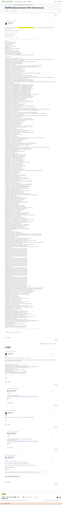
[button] (51, 23)
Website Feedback (24, 500)
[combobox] (33, 11)
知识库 (19, 1)
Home (6, 4)
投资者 (11, 497)
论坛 (16, 1)
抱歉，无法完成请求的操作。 (6, 503)
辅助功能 (20, 500)
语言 (55, 1)
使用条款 (5, 500)
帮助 (57, 1)
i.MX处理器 (14, 4)
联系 (18, 497)
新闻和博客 (14, 497)
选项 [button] (55, 15)
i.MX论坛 (9, 4)
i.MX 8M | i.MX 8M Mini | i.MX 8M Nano (15, 332)
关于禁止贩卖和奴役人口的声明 (14, 500)
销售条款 (8, 500)
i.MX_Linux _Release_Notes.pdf (11, 476)
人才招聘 (7, 497)
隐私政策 (2, 500)
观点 (22, 1)
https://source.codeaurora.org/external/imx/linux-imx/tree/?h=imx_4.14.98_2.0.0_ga (23, 396)
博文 (24, 1)
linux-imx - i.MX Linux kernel (9, 467)
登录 (60, 1)
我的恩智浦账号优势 (4, 498)
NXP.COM (28, 1)
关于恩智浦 (3, 497)
